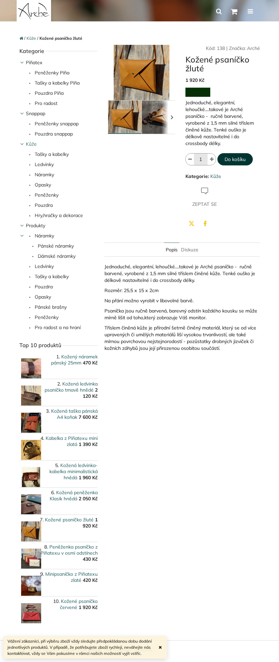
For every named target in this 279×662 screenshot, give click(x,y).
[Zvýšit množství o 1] (212, 159)
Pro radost (45, 103)
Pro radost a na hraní (57, 327)
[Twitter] (191, 223)
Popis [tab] (172, 250)
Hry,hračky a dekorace (58, 215)
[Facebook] (205, 223)
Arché (253, 48)
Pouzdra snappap (53, 134)
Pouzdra (43, 205)
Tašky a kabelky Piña (56, 83)
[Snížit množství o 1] (190, 159)
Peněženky (46, 195)
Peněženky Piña (51, 73)
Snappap (35, 113)
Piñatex (34, 62)
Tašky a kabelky (51, 154)
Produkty (35, 225)
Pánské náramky (55, 246)
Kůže (31, 144)
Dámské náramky (56, 256)
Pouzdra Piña (48, 93)
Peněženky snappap (56, 124)
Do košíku (235, 159)
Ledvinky (43, 164)
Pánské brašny (50, 307)
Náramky (43, 175)
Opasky (42, 185)
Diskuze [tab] (189, 250)
